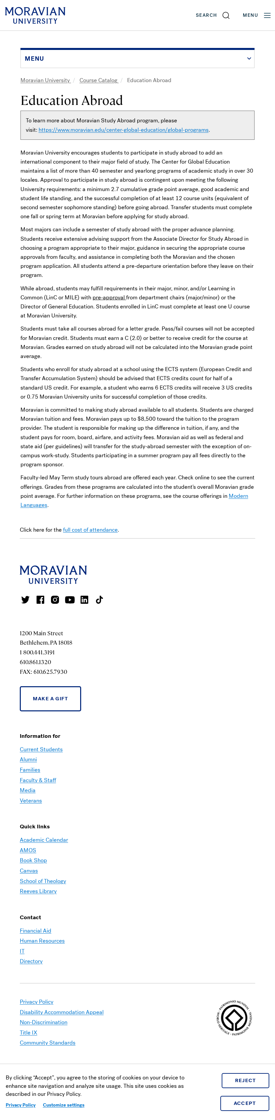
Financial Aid (35, 931)
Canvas (29, 871)
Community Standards (47, 1043)
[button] (213, 15)
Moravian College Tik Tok (99, 600)
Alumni (28, 759)
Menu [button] (250, 15)
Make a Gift (50, 698)
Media (28, 790)
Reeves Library (38, 891)
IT (22, 951)
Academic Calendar (44, 840)
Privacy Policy (21, 1105)
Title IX (28, 1033)
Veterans (31, 801)
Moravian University (45, 80)
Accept (245, 1103)
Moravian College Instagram (55, 600)
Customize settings (64, 1105)
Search (206, 15)
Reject (245, 1080)
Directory (31, 961)
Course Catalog (99, 80)
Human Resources (42, 941)
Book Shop (33, 860)
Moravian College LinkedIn (84, 600)
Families (30, 770)
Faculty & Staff (38, 780)
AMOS (28, 850)
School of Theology (43, 881)
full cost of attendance (90, 530)
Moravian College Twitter (25, 600)
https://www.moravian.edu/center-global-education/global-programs (124, 130)
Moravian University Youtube (70, 600)
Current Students (41, 749)
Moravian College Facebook (40, 600)
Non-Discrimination (43, 1022)
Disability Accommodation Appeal (62, 1012)
